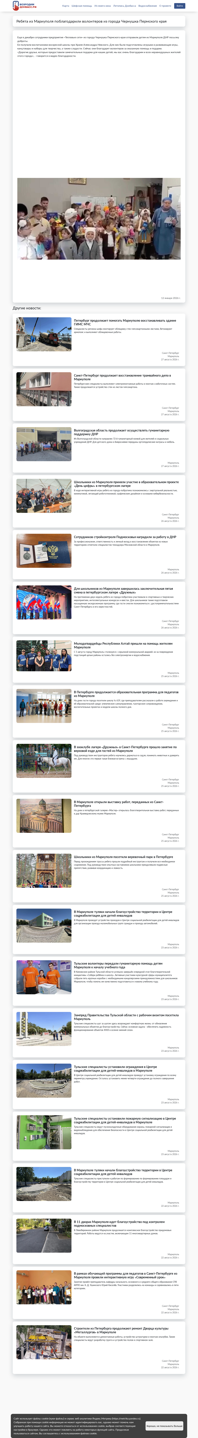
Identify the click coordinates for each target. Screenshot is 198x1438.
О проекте (165, 5)
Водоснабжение (147, 5)
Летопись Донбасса (124, 5)
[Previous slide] (27, 219)
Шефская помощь (82, 5)
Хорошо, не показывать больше (164, 1425)
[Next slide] (171, 219)
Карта (65, 5)
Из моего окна (103, 5)
